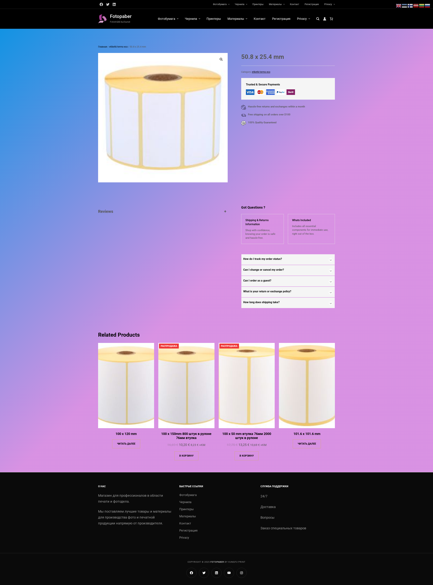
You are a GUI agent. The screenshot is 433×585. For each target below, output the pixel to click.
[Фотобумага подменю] (229, 4)
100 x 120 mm (126, 434)
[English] (399, 5)
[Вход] (324, 18)
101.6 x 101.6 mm (306, 434)
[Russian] (427, 5)
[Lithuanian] (422, 5)
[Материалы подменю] (284, 4)
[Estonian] (404, 5)
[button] (221, 59)
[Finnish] (410, 5)
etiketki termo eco (118, 46)
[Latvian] (416, 5)
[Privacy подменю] (334, 4)
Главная (102, 46)
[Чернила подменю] (246, 4)
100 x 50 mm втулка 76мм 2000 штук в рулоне (246, 436)
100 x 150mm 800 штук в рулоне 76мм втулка (186, 436)
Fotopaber (121, 16)
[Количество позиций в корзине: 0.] (331, 18)
